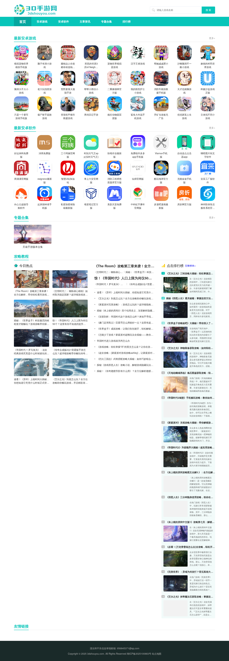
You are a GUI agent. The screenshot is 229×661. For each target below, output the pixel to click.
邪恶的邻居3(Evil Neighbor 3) (91, 65)
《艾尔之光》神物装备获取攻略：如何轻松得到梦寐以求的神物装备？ (190, 348)
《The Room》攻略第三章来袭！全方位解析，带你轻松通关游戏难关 (31, 292)
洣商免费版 (44, 153)
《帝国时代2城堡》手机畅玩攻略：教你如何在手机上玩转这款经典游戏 (190, 397)
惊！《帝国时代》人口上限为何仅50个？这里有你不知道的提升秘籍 (70, 322)
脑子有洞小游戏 (45, 65)
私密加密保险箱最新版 (68, 206)
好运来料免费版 (21, 155)
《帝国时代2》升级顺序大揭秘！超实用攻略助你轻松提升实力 (190, 447)
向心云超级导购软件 (21, 206)
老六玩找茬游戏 (45, 90)
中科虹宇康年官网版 (138, 206)
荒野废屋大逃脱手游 (68, 90)
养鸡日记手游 (91, 114)
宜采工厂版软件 (208, 180)
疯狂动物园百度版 (114, 116)
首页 (22, 21)
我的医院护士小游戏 (138, 90)
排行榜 (127, 21)
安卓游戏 (42, 21)
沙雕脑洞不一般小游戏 (184, 65)
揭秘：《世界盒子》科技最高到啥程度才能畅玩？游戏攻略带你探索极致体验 (31, 322)
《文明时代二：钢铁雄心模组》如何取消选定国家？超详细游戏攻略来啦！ (70, 292)
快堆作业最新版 (114, 155)
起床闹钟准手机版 (45, 206)
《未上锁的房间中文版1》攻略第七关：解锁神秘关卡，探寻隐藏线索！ (190, 522)
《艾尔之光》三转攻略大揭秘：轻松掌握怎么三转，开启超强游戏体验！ (190, 273)
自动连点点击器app (184, 155)
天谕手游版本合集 (33, 246)
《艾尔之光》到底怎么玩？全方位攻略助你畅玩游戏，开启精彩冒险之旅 (70, 381)
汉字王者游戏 (138, 63)
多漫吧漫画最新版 (161, 206)
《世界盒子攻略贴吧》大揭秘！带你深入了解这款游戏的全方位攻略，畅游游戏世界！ (190, 323)
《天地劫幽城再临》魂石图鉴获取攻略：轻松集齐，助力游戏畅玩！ (190, 372)
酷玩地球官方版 (161, 180)
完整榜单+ (190, 265)
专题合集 (106, 21)
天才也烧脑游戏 (184, 90)
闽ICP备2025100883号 (139, 653)
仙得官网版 (138, 178)
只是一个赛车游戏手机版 (21, 116)
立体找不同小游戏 (208, 116)
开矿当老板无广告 (161, 116)
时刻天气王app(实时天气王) (91, 155)
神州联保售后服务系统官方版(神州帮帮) (208, 206)
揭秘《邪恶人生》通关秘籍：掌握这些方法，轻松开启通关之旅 (190, 298)
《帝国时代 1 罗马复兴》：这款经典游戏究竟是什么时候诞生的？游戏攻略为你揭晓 (31, 351)
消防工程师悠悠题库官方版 (114, 180)
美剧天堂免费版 (114, 206)
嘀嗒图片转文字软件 (208, 155)
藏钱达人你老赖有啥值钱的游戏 (68, 65)
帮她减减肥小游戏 (161, 65)
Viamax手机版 (161, 155)
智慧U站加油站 (68, 180)
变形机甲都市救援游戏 (68, 116)
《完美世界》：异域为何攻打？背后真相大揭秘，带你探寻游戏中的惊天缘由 (190, 571)
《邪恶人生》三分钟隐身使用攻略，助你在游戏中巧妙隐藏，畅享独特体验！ (190, 497)
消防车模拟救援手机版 (161, 90)
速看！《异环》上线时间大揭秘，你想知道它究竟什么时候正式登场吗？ (31, 381)
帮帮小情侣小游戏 (91, 90)
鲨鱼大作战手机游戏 (138, 116)
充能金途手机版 (184, 180)
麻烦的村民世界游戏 (208, 65)
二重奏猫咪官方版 (114, 90)
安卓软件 (63, 21)
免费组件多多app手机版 (138, 155)
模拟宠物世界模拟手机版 (21, 65)
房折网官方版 (184, 204)
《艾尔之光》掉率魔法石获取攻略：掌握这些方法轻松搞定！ (190, 596)
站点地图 (156, 653)
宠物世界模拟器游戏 (114, 65)
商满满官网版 (21, 178)
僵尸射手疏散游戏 (45, 116)
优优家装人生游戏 (184, 116)
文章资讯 (85, 21)
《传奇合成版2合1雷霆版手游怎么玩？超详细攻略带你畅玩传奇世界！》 (70, 351)
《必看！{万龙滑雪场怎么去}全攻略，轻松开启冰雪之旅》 (190, 546)
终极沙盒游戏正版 (208, 90)
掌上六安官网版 (91, 180)
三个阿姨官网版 (68, 155)
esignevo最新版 (45, 180)
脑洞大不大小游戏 (21, 90)
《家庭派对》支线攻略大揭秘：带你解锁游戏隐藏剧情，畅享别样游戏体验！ (190, 422)
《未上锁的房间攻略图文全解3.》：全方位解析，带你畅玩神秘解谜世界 (190, 472)
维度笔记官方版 (91, 206)
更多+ (212, 38)
